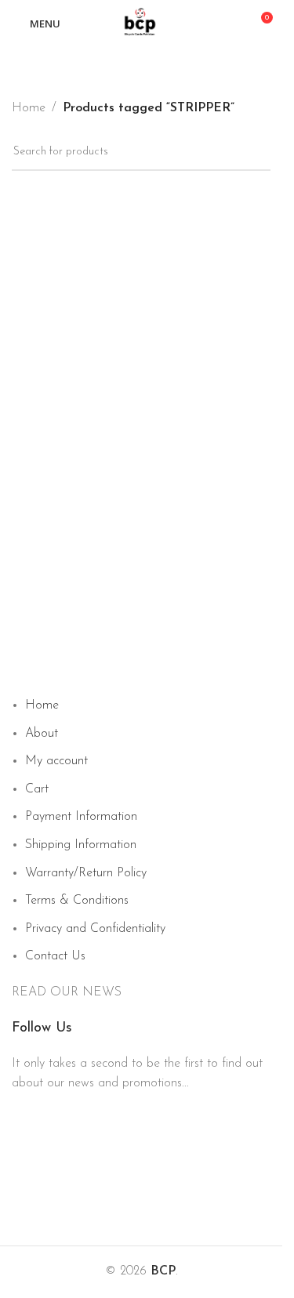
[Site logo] (141, 22)
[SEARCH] (264, 57)
